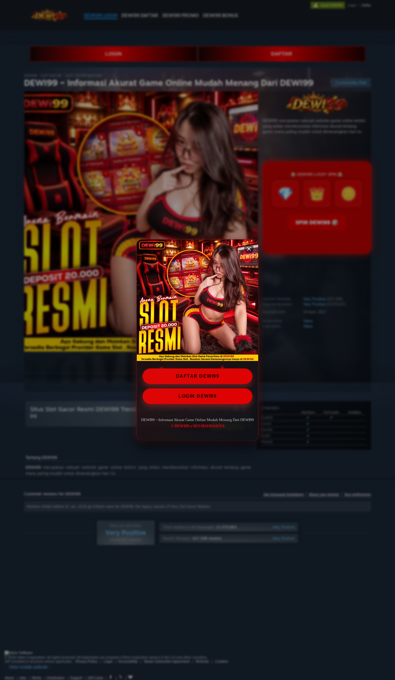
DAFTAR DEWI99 (197, 376)
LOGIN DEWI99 (197, 396)
